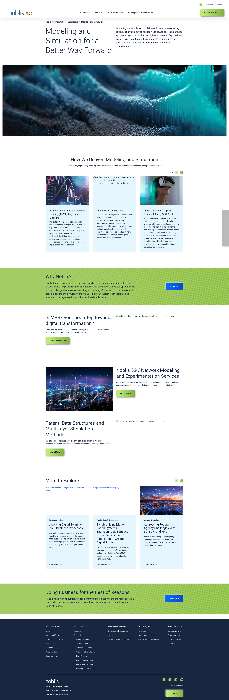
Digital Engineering (83, 656)
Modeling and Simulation (85, 669)
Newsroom (142, 631)
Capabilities (78, 635)
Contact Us (220, 5)
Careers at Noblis (212, 12)
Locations (209, 5)
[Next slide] (181, 172)
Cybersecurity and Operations (87, 652)
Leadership (50, 644)
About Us (49, 631)
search (200, 4)
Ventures (171, 644)
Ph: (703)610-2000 (177, 685)
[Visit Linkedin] (175, 680)
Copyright (69, 690)
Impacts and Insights (146, 635)
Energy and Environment (85, 664)
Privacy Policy (50, 690)
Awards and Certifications (55, 635)
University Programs (175, 639)
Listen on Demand (57, 340)
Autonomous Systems (85, 648)
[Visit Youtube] (181, 680)
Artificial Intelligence (83, 644)
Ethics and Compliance (54, 639)
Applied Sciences (82, 639)
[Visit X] (164, 680)
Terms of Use (60, 690)
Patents (110, 635)
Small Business (174, 635)
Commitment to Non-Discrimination (57, 694)
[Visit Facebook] (170, 680)
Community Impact (53, 656)
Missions (77, 631)
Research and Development (118, 631)
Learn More (125, 393)
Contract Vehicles (174, 631)
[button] (225, 213)
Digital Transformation (84, 660)
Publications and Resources (118, 639)
